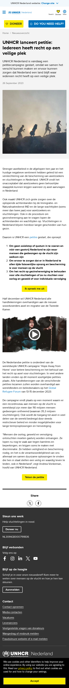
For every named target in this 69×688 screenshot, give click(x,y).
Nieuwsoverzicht (20, 33)
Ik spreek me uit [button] (36, 289)
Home (6, 33)
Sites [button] (64, 14)
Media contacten (12, 612)
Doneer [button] (58, 13)
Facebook (5, 558)
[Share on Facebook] (38, 503)
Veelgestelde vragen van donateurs (23, 628)
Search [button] (51, 14)
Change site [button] (47, 3)
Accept (34, 681)
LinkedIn (20, 558)
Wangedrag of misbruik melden (21, 633)
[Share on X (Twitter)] (30, 503)
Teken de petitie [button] (36, 477)
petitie (33, 237)
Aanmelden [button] (14, 590)
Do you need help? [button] (49, 24)
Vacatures (8, 617)
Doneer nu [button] (13, 529)
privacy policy (25, 668)
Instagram (12, 558)
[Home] (19, 12)
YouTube (35, 558)
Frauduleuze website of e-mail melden (25, 639)
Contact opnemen (13, 607)
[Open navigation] (4, 12)
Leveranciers (10, 623)
